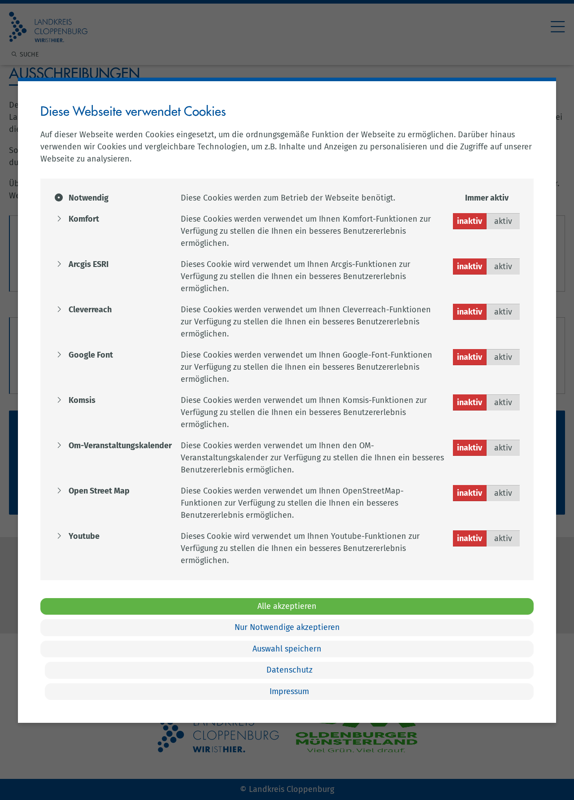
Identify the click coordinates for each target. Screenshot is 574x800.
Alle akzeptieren (287, 606)
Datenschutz (289, 670)
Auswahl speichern (287, 649)
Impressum (289, 691)
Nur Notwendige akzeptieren (287, 627)
